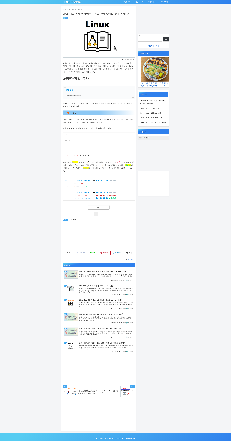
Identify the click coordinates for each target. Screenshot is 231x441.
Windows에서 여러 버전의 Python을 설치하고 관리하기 (153, 102)
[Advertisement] (99, 235)
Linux (66, 219)
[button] (129, 253)
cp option (73, 219)
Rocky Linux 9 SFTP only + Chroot (153, 122)
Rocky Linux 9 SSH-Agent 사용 (151, 117)
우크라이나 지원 (153, 46)
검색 (139, 35)
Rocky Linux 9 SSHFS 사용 (149, 108)
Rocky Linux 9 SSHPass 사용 (150, 113)
